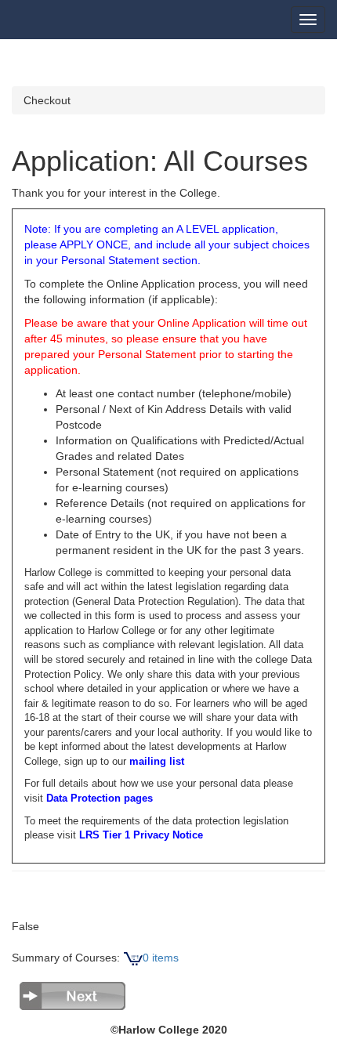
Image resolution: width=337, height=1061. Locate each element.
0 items (161, 957)
